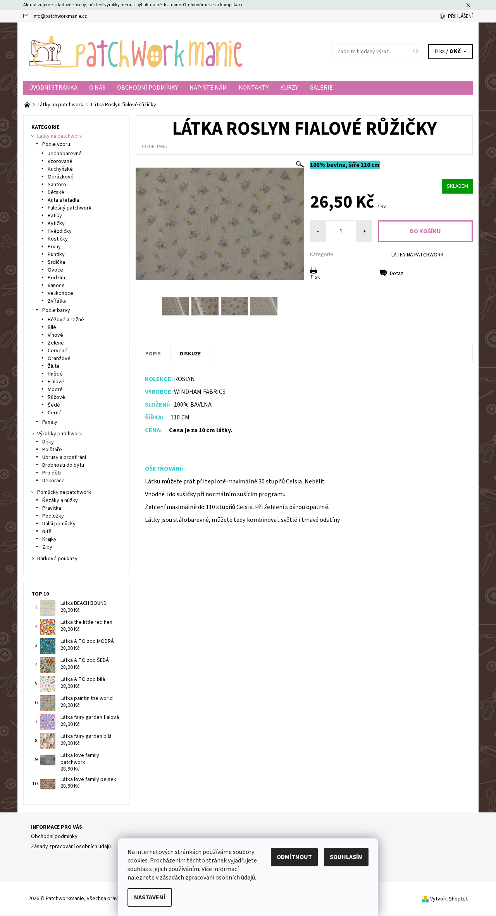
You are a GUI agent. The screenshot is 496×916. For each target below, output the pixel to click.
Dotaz (396, 273)
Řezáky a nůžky (60, 500)
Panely (49, 422)
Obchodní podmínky (147, 87)
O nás (97, 87)
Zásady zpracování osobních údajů (71, 846)
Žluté (54, 366)
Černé (55, 413)
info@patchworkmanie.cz (60, 16)
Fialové (56, 382)
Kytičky (56, 223)
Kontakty (254, 87)
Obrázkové (61, 177)
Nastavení (149, 897)
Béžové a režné (66, 320)
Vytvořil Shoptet (449, 898)
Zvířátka (57, 301)
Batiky (55, 216)
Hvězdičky (60, 231)
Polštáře (52, 450)
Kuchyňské (60, 169)
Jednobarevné (65, 154)
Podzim (56, 278)
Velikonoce (60, 293)
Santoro (57, 185)
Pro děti (51, 473)
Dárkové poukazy (57, 559)
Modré (55, 389)
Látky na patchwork (59, 136)
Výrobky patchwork (59, 434)
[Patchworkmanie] (135, 51)
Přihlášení (460, 16)
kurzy (289, 87)
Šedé (54, 405)
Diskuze (190, 354)
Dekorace (53, 481)
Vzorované (60, 161)
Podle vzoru (56, 144)
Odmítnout (294, 857)
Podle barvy (56, 310)
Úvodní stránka (53, 87)
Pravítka (51, 508)
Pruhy (54, 247)
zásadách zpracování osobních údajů (207, 877)
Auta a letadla (63, 200)
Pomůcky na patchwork (64, 492)
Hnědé (55, 374)
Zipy (47, 547)
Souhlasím (346, 857)
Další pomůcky (59, 524)
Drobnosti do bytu (63, 465)
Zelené (56, 343)
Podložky (53, 516)
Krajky (49, 539)
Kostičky (58, 239)
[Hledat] (416, 51)
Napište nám (208, 87)
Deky (48, 442)
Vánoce (56, 285)
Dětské (56, 192)
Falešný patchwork (69, 208)
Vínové (55, 335)
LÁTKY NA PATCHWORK (417, 255)
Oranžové (59, 358)
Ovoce (55, 270)
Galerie (321, 87)
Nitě (47, 531)
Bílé (52, 327)
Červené (57, 351)
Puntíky (56, 254)
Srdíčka (56, 262)
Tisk (315, 277)
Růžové (56, 397)
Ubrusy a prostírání (64, 457)
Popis (153, 354)
